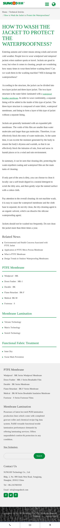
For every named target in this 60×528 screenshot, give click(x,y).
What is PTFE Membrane (14, 254)
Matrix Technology (12, 327)
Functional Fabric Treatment (20, 343)
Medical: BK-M (10, 298)
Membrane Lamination (17, 313)
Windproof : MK (11, 276)
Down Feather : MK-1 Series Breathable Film (22, 380)
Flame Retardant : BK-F (14, 292)
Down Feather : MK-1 (13, 281)
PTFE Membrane (13, 267)
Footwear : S (9, 303)
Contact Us (10, 466)
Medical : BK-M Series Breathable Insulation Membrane (27, 393)
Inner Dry (8, 351)
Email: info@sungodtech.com (16, 490)
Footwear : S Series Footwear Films (18, 398)
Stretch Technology (12, 333)
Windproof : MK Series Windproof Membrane (23, 375)
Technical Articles (16, 12)
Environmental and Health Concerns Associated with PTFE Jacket (26, 244)
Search (39, 456)
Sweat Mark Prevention (14, 357)
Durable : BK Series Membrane (17, 384)
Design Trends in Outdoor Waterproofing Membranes (26, 259)
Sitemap (36, 516)
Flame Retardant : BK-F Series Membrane (21, 389)
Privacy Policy (52, 516)
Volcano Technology (12, 322)
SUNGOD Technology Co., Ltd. (26, 513)
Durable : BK (9, 287)
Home (4, 12)
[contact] (50, 525)
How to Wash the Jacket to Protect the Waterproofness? (27, 15)
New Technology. (11, 447)
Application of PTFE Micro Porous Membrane (23, 250)
